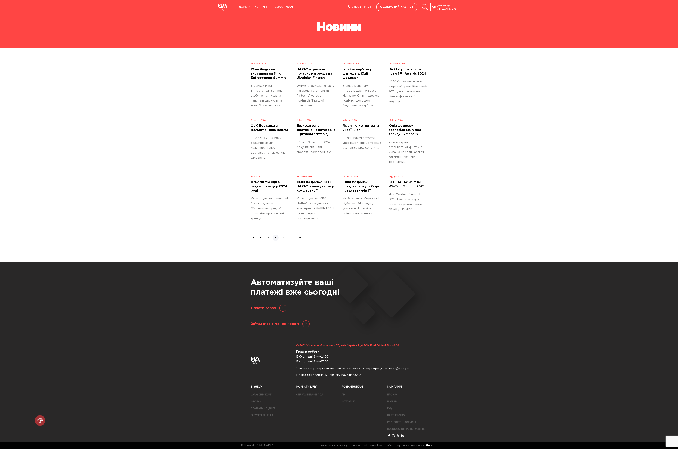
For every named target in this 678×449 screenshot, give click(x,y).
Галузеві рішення (262, 415)
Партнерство (396, 415)
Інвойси (256, 401)
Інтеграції (348, 401)
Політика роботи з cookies (367, 445)
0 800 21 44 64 (361, 7)
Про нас (392, 394)
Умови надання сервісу (334, 445)
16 (300, 238)
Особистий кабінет (396, 7)
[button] (40, 420)
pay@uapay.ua (351, 375)
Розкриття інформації (402, 422)
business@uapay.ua (396, 368)
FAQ (389, 408)
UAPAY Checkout (261, 394)
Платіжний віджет (263, 408)
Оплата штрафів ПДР (309, 394)
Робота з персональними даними (405, 445)
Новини (392, 401)
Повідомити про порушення (406, 429)
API (344, 394)
